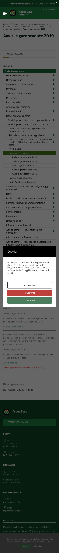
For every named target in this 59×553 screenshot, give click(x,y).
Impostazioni (29, 285)
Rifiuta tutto (29, 292)
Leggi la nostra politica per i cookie (28, 271)
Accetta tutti (29, 300)
